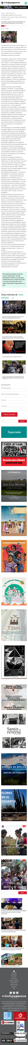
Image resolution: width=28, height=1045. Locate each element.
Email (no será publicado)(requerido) (10, 394)
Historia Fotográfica (14, 981)
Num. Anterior (10, 13)
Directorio (14, 986)
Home (2, 13)
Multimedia (14, 975)
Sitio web (3, 400)
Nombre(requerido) (6, 388)
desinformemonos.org (14, 1000)
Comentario (4, 406)
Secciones (14, 973)
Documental (14, 979)
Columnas (14, 977)
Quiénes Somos (14, 984)
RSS (14, 988)
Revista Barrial (14, 983)
